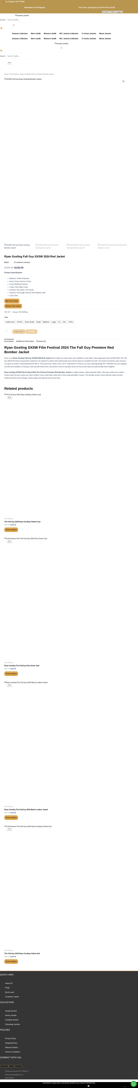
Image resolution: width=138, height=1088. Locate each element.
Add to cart (19, 331)
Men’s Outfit (36, 33)
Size (6, 317)
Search (2, 20)
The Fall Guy (14, 74)
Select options (11, 530)
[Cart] (0, 29)
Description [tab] (9, 341)
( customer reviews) (22, 262)
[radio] (10, 322)
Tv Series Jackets (89, 33)
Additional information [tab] (25, 341)
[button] (123, 81)
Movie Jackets (105, 33)
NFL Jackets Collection (68, 33)
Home (6, 74)
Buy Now (31, 331)
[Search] (34, 20)
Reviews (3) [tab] (41, 341)
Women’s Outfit (50, 33)
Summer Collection (20, 33)
